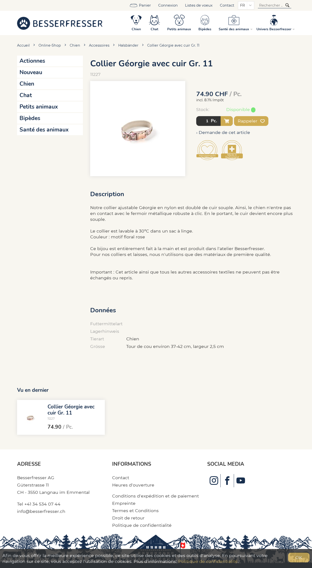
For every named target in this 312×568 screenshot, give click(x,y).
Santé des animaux (44, 129)
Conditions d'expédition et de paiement (155, 495)
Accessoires (99, 45)
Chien (75, 45)
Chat (26, 95)
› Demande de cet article (223, 132)
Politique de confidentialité (142, 525)
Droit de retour (128, 517)
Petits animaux (39, 107)
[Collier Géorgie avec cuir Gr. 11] (30, 417)
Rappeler (248, 120)
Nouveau (31, 72)
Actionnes (32, 61)
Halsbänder (128, 45)
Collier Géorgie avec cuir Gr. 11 (173, 45)
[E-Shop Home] (59, 23)
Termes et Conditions (135, 510)
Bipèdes (30, 118)
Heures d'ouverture (133, 484)
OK (298, 557)
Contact (227, 5)
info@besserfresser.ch (41, 511)
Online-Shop (50, 45)
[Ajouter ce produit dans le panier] (227, 121)
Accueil (23, 45)
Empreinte (124, 503)
